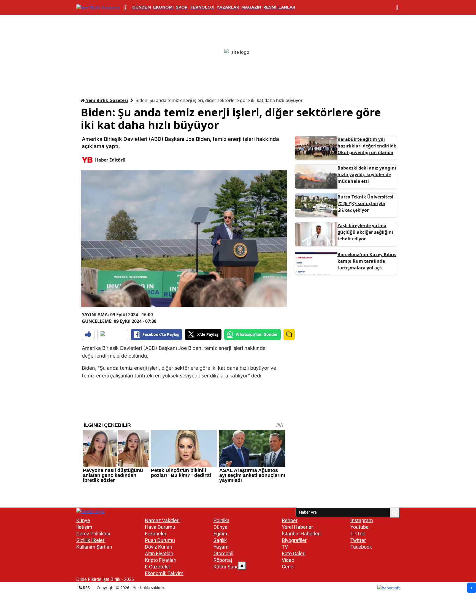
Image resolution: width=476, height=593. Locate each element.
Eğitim (220, 533)
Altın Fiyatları (159, 553)
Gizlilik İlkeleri (91, 540)
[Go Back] (471, 588)
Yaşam (221, 547)
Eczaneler (155, 533)
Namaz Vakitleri (162, 520)
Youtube (359, 527)
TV (285, 547)
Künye (83, 520)
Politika (221, 520)
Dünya (220, 527)
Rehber (290, 520)
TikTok (357, 533)
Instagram (361, 520)
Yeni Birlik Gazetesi (106, 100)
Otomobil (223, 553)
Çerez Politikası (93, 533)
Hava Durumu (160, 527)
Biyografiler (294, 540)
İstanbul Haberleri (301, 533)
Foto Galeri (293, 553)
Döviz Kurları (158, 547)
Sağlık (220, 540)
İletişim (84, 527)
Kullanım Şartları (94, 547)
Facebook (361, 547)
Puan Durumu (160, 540)
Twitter (358, 540)
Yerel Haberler (297, 527)
